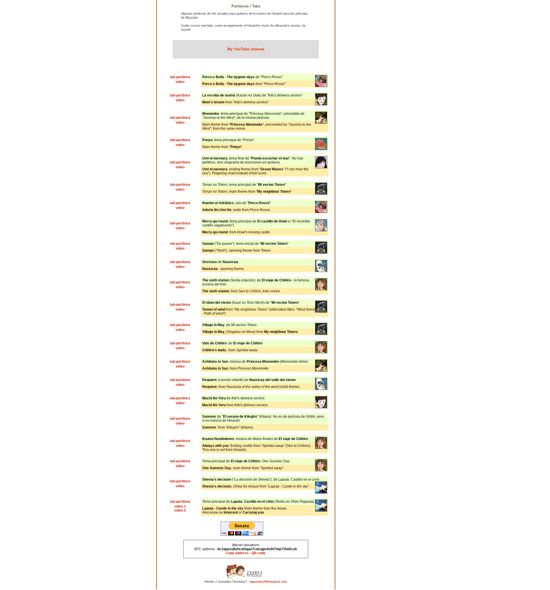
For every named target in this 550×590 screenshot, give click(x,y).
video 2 (180, 510)
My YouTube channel (245, 49)
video (180, 82)
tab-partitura (180, 77)
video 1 (180, 506)
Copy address (237, 553)
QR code (259, 553)
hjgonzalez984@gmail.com (268, 581)
